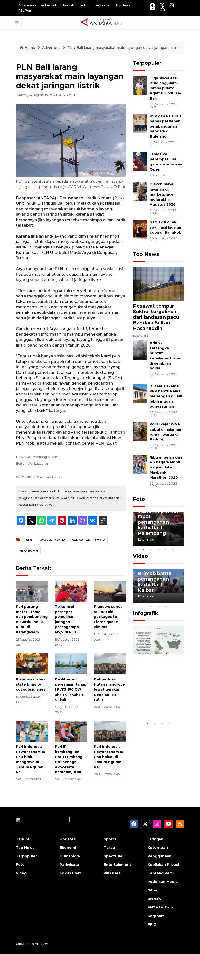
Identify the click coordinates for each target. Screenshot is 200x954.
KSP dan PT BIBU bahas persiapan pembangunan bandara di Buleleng (165, 126)
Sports (110, 839)
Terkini (84, 5)
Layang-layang (52, 540)
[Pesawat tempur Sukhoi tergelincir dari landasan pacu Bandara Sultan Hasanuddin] (158, 283)
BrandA (154, 899)
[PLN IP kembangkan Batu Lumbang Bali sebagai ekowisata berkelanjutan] (71, 731)
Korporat (156, 916)
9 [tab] (158, 606)
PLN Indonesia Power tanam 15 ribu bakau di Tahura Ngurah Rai (108, 756)
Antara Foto (49, 5)
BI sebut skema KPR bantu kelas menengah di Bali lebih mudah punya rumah (166, 396)
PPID (152, 924)
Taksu (109, 847)
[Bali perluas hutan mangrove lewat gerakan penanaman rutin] (110, 663)
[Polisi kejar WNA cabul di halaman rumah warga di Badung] (140, 431)
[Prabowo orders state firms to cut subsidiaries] (32, 663)
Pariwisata (69, 864)
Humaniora (70, 856)
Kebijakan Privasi (163, 864)
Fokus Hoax (70, 873)
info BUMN (28, 550)
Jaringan (155, 839)
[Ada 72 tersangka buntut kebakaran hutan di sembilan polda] (140, 350)
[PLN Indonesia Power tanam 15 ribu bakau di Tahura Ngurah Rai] (110, 731)
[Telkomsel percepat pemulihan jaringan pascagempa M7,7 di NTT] (71, 591)
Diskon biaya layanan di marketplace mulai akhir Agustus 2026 (163, 194)
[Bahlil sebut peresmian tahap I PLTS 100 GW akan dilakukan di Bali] (71, 663)
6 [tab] (173, 600)
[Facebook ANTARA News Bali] (152, 5)
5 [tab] (173, 549)
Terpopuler (102, 5)
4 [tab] (165, 549)
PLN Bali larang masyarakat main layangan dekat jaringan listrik (124, 48)
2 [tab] (151, 549)
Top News (122, 5)
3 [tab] (158, 549)
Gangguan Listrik (88, 540)
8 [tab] (151, 606)
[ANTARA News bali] (104, 22)
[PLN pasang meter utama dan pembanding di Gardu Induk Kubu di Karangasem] (32, 591)
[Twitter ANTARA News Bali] (162, 5)
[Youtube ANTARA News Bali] (153, 8)
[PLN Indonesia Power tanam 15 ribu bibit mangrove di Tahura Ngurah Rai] (32, 731)
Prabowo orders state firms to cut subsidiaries (30, 684)
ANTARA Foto (160, 907)
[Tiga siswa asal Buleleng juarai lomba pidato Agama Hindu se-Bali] (140, 85)
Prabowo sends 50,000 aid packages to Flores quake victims (108, 617)
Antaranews (27, 5)
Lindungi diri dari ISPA (153, 704)
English (68, 5)
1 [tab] (143, 549)
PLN (29, 540)
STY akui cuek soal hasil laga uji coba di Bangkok (165, 227)
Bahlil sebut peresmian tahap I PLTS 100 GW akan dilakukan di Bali (71, 689)
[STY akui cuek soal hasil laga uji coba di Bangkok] (140, 229)
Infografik (145, 613)
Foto (139, 499)
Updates (68, 839)
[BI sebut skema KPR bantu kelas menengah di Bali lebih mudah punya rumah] (140, 393)
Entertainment (117, 864)
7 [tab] (180, 600)
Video (140, 556)
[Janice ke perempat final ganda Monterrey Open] (140, 161)
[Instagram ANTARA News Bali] (172, 5)
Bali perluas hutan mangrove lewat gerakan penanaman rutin (109, 689)
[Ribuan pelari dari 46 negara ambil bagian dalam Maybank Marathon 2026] (140, 464)
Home (29, 48)
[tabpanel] (158, 529)
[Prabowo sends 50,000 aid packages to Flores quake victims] (110, 591)
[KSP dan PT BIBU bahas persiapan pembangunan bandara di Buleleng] (140, 123)
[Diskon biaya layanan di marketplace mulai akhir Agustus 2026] (140, 191)
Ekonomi (68, 847)
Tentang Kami (161, 873)
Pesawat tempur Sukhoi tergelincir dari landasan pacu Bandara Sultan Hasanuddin (156, 317)
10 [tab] (165, 606)
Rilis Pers (25, 10)
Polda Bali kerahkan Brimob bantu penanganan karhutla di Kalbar (154, 576)
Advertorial (51, 48)
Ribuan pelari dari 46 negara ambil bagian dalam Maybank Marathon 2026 (166, 467)
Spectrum (113, 856)
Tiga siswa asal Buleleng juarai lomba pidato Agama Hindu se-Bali (165, 88)
